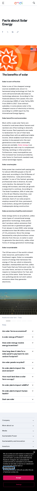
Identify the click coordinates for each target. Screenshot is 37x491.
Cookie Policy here (8, 468)
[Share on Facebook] (2, 32)
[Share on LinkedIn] (12, 32)
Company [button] (6, 420)
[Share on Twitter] (7, 32)
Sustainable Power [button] (9, 436)
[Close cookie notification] (34, 452)
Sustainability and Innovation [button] (13, 441)
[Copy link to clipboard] (17, 32)
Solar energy (23, 145)
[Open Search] (34, 3)
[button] (3, 3)
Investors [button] (6, 446)
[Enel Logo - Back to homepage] (18, 2)
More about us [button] (8, 425)
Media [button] (4, 431)
